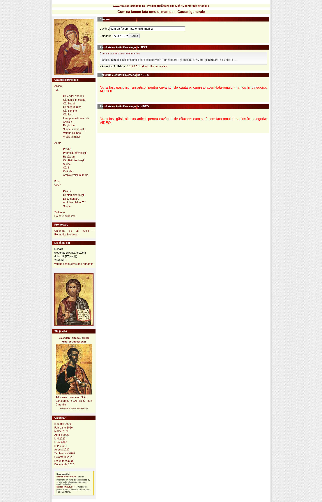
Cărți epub (69, 103)
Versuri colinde (72, 132)
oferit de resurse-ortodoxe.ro (74, 408)
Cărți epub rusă (72, 107)
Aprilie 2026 (61, 434)
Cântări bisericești (74, 160)
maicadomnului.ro (66, 487)
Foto (57, 181)
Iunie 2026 (60, 442)
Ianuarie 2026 (62, 423)
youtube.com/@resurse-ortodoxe (73, 263)
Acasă (58, 86)
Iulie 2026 (60, 446)
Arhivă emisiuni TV (74, 202)
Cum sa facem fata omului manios (120, 53)
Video (57, 185)
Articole (67, 122)
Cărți (66, 167)
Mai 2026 (59, 438)
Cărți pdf (68, 114)
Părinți (67, 191)
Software (59, 212)
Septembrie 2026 (64, 453)
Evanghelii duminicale (76, 118)
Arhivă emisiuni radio (75, 175)
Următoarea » (158, 66)
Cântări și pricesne (74, 99)
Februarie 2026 (63, 427)
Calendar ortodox (73, 96)
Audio (57, 143)
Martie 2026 (61, 431)
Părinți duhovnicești (75, 152)
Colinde (68, 171)
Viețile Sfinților (71, 136)
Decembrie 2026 (64, 464)
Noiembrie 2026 (64, 460)
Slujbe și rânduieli (74, 129)
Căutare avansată (65, 216)
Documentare (71, 198)
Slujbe (67, 164)
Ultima (144, 66)
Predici (67, 149)
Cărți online (70, 110)
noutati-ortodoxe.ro (66, 477)
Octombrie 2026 (63, 457)
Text (56, 89)
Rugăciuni (69, 125)
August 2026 (61, 449)
